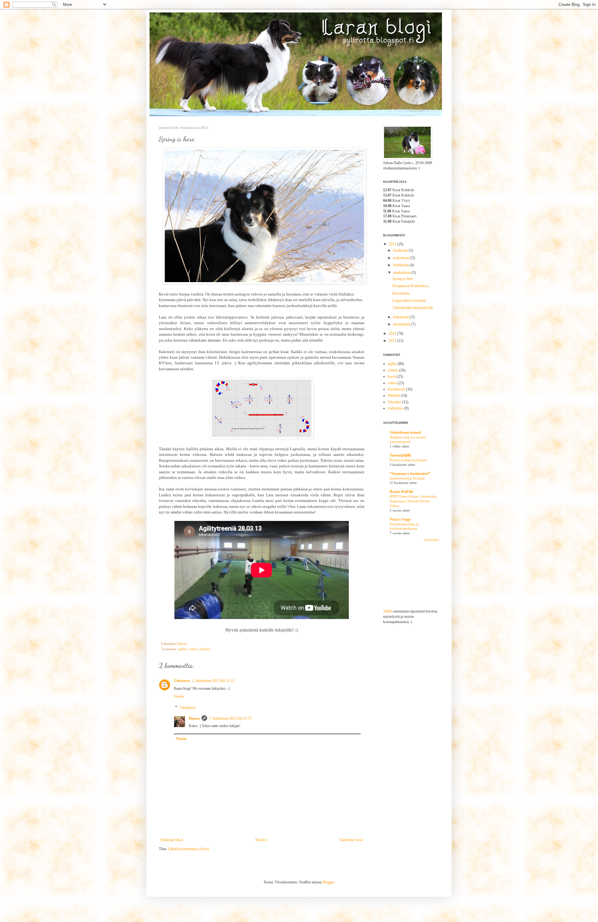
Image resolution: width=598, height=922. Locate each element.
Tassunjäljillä (400, 455)
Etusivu (261, 840)
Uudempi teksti (171, 840)
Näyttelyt (394, 402)
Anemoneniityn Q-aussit (407, 478)
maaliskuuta (402, 272)
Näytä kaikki (431, 539)
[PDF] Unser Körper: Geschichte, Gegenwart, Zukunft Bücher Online (413, 501)
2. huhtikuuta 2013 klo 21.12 (213, 680)
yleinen (205, 649)
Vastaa (178, 696)
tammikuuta (402, 324)
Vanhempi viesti (351, 840)
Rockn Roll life (401, 491)
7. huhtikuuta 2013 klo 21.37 (230, 718)
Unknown (182, 680)
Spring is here (402, 279)
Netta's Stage (400, 519)
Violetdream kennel (405, 432)
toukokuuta (402, 258)
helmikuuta (401, 317)
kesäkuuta (401, 250)
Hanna (194, 718)
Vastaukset (187, 707)
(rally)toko (395, 408)
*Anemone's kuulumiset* (410, 473)
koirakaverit (396, 389)
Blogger (328, 882)
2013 (393, 244)
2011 (393, 340)
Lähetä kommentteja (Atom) (188, 849)
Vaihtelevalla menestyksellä (412, 307)
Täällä (387, 611)
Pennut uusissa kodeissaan (408, 460)
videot (193, 649)
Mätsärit (394, 395)
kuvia (392, 376)
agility (182, 649)
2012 (393, 333)
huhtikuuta (401, 265)
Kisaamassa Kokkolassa (410, 286)
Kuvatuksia (400, 293)
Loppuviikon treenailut (409, 300)
